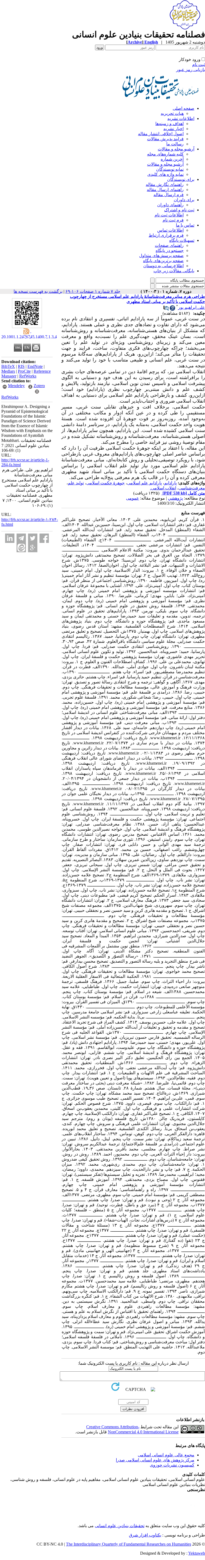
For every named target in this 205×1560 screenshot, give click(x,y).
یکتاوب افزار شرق (145, 1535)
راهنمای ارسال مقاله (165, 189)
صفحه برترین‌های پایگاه (163, 260)
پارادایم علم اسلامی (144, 483)
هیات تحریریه (172, 113)
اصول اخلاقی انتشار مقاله (161, 133)
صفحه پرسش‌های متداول (161, 255)
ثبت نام (198, 64)
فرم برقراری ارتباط (166, 235)
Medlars (8, 371)
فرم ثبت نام (173, 220)
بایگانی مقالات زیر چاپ (173, 271)
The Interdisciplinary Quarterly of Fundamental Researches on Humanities (128, 1544)
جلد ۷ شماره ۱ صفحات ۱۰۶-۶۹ (92, 291)
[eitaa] (21, 547)
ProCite (24, 371)
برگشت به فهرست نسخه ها (38, 291)
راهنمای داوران (170, 205)
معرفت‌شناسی (192, 488)
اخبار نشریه (173, 128)
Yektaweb (196, 1553)
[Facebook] (44, 538)
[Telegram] (21, 538)
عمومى (132, 498)
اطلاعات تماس (170, 230)
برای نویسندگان (180, 179)
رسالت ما (175, 144)
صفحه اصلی (183, 108)
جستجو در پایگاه (170, 250)
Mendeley (16, 385)
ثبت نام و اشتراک (179, 210)
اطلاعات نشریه (180, 118)
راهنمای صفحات (169, 245)
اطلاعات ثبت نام (169, 215)
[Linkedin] (9, 538)
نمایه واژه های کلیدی (165, 174)
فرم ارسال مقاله (168, 194)
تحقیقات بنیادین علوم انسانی (119, 1525)
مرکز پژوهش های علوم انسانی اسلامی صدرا (155, 1460)
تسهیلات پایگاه (181, 240)
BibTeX (8, 366)
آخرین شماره (172, 159)
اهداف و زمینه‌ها (169, 123)
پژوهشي (175, 498)
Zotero (39, 385)
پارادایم (170, 483)
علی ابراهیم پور (191, 307)
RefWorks (27, 376)
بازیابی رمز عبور (190, 69)
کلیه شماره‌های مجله (165, 154)
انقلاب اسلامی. (163, 488)
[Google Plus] (32, 547)
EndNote (35, 366)
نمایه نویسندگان (170, 169)
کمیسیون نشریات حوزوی (172, 1465)
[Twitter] (32, 538)
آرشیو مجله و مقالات (176, 149)
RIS (21, 366)
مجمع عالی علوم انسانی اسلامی (166, 1455)
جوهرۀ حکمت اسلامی (105, 483)
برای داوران (184, 199)
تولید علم (76, 483)
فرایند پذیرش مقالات (165, 139)
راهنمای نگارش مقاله (165, 184)
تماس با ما (185, 225)
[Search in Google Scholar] (172, 309)
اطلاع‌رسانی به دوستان (163, 265)
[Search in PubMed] (166, 309)
